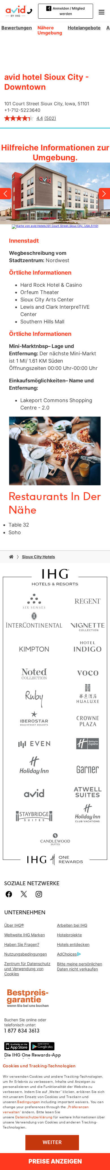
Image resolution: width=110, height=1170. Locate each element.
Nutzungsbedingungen (25, 954)
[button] (101, 11)
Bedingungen (28, 1101)
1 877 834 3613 (21, 1031)
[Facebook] (10, 894)
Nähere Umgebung (50, 30)
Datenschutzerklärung (33, 1116)
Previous (5, 193)
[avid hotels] (16, 11)
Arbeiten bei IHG (72, 925)
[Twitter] (23, 894)
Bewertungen (16, 27)
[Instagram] (38, 894)
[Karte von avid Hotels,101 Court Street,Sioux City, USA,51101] (55, 226)
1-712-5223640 (23, 110)
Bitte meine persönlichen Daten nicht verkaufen (79, 966)
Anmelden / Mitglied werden (69, 11)
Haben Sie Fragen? (21, 944)
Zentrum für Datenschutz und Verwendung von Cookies (27, 968)
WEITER (52, 1142)
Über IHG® (14, 925)
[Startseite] (11, 557)
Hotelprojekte (69, 934)
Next (104, 193)
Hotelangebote (84, 27)
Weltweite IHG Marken (24, 934)
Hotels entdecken (73, 944)
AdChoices (67, 954)
